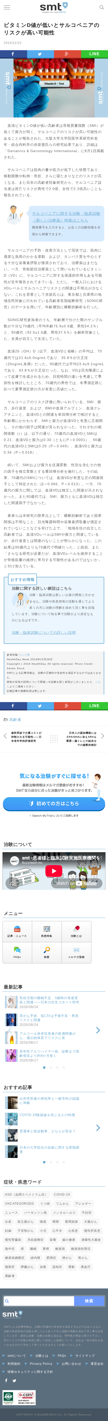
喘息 (43, 1221)
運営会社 (97, 1364)
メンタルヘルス (64, 1212)
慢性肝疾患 (92, 1230)
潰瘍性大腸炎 (91, 1240)
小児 (43, 1230)
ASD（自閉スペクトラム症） (26, 1194)
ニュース (11, 1212)
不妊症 (87, 1212)
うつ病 (45, 1203)
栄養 (53, 1240)
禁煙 (46, 1249)
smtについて (17, 1355)
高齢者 (15, 719)
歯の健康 (68, 1240)
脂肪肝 (10, 1267)
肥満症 (51, 1258)
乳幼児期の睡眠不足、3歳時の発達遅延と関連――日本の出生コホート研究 (49, 1000)
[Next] (97, 1030)
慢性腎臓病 (13, 1240)
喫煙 (55, 1221)
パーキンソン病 (35, 1212)
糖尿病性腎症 (81, 1249)
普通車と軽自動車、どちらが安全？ (48, 1131)
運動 (71, 1267)
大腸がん (90, 1221)
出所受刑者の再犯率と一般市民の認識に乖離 (49, 1101)
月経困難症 (35, 1240)
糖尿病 (60, 1249)
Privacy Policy (41, 1364)
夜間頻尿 (71, 1221)
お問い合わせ (71, 1364)
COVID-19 (62, 1194)
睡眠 (33, 1249)
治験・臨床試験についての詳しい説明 (44, 633)
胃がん (83, 1258)
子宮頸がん (26, 1230)
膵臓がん (27, 1267)
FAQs (17, 957)
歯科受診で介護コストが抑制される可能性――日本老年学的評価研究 (26, 736)
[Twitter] (15, 1381)
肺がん (67, 1258)
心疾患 (73, 1230)
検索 (46, 957)
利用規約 (14, 1364)
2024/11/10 (13, 43)
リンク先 (24, 654)
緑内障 (35, 1258)
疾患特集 (46, 936)
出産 (8, 1221)
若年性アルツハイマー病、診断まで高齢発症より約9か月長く (49, 1053)
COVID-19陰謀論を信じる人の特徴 (47, 1115)
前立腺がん (26, 1221)
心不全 (57, 1230)
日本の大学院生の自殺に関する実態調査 (49, 1150)
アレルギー (83, 1203)
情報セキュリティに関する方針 (30, 1372)
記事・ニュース (17, 936)
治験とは (76, 936)
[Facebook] (6, 1381)
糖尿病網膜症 (15, 1258)
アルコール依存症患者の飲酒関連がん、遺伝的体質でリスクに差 (48, 1036)
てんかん (62, 1203)
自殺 (43, 1267)
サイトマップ (85, 1355)
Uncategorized (19, 1203)
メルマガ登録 (76, 957)
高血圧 (86, 1267)
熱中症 (10, 1249)
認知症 (57, 1267)
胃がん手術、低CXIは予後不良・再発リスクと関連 (49, 1018)
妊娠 (8, 1230)
